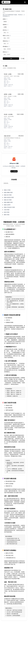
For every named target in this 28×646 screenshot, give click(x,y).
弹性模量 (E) (5, 46)
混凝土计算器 (7, 190)
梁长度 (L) (5, 30)
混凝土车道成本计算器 (9, 207)
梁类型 (4, 19)
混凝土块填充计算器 (9, 197)
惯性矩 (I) (5, 52)
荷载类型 (5, 24)
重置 (23, 58)
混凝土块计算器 (7, 195)
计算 (11, 58)
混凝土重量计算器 (8, 192)
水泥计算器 (6, 209)
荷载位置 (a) (5, 41)
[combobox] (6, 21)
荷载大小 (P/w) (6, 35)
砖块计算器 (6, 212)
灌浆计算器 (6, 214)
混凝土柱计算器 (7, 200)
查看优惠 (15, 171)
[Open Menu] (24, 2)
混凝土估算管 (7, 205)
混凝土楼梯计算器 (8, 202)
